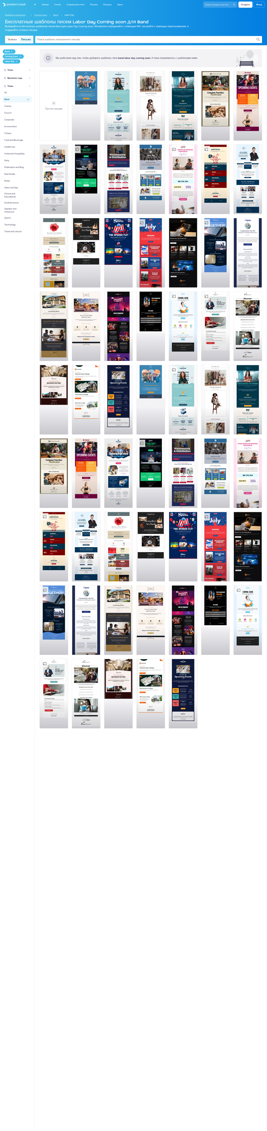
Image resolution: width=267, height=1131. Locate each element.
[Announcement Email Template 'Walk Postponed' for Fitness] (86, 106)
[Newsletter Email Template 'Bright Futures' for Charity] (54, 179)
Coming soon (40, 15)
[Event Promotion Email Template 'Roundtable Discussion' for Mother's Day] (183, 179)
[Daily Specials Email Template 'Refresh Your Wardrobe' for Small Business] (150, 106)
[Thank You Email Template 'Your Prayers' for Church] (54, 400)
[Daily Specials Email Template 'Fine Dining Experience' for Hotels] (86, 326)
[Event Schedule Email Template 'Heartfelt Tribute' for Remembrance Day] (54, 253)
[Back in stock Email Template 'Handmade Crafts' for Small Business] (86, 253)
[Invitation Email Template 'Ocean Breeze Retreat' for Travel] (247, 326)
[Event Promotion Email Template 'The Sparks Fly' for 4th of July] (118, 253)
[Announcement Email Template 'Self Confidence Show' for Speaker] (150, 326)
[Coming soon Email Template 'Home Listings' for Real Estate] (86, 400)
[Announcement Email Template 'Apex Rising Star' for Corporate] (247, 253)
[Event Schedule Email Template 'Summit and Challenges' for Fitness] (247, 106)
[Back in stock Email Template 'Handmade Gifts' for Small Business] (215, 106)
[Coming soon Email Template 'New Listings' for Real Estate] (54, 326)
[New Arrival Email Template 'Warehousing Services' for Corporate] (118, 179)
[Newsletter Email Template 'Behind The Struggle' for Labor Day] (150, 179)
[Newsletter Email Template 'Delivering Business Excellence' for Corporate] (247, 179)
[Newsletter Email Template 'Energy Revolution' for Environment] (215, 253)
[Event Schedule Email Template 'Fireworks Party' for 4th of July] (150, 253)
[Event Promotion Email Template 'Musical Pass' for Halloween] (118, 326)
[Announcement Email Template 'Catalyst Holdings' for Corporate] (183, 106)
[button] (29, 70)
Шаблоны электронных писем (16, 15)
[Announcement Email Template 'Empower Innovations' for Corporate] (118, 106)
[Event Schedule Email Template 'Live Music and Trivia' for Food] (215, 179)
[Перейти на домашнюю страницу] (12, 5)
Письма (26, 39)
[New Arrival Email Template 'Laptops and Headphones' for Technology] (183, 253)
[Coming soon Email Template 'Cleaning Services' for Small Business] (183, 326)
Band (55, 15)
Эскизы (12, 39)
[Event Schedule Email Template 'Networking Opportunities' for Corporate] (118, 400)
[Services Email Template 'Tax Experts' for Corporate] (215, 326)
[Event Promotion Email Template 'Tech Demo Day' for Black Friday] (86, 179)
